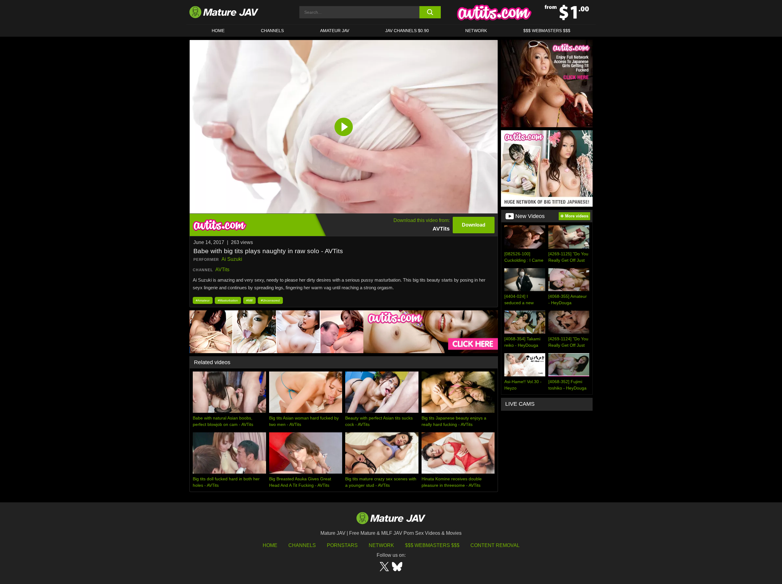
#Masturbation (228, 300)
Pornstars (342, 545)
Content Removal (495, 545)
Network (476, 30)
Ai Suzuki (231, 259)
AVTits (222, 269)
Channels (302, 545)
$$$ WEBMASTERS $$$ (546, 30)
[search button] (429, 12)
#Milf (249, 300)
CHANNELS (272, 30)
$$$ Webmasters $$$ (432, 545)
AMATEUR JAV (334, 30)
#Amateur (203, 300)
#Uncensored (270, 300)
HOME (218, 30)
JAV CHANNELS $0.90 (407, 30)
